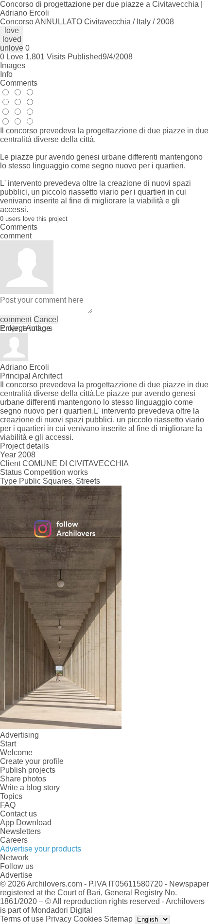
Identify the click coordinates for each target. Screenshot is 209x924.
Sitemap (118, 919)
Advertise (16, 875)
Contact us (18, 814)
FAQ (8, 805)
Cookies (87, 919)
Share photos (23, 779)
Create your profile (32, 761)
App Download (26, 822)
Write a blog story (30, 787)
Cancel (46, 319)
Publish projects (27, 770)
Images (12, 65)
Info (6, 74)
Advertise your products (40, 849)
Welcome (16, 752)
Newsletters (20, 831)
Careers (14, 840)
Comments (18, 83)
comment (16, 319)
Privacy (58, 919)
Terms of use (22, 919)
